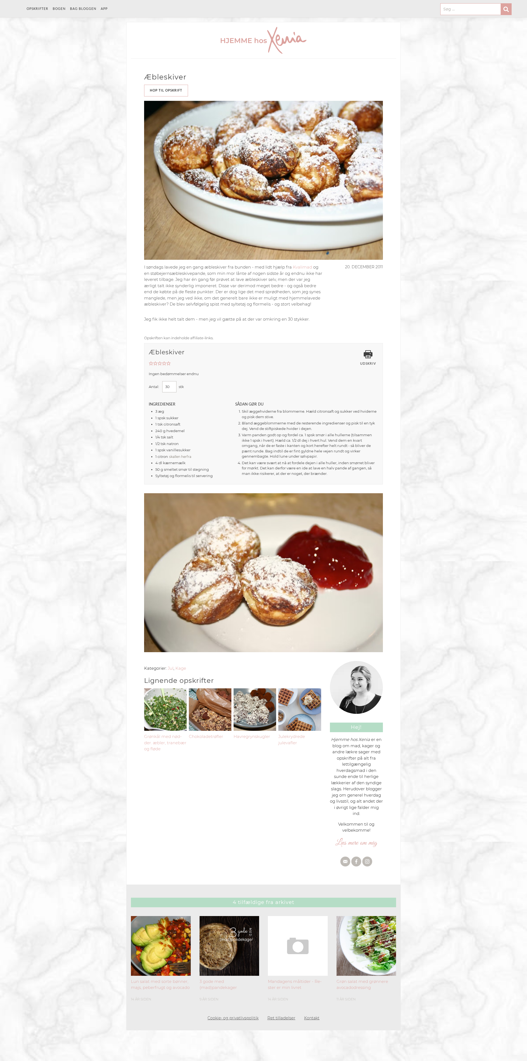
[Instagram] (367, 861)
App (104, 9)
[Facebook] (356, 861)
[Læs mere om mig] (356, 842)
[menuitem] (40, 9)
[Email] (345, 861)
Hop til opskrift (166, 91)
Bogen (59, 9)
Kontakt (311, 1018)
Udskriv (368, 364)
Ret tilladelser (281, 1017)
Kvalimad (302, 267)
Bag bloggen (83, 9)
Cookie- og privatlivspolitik (233, 1018)
